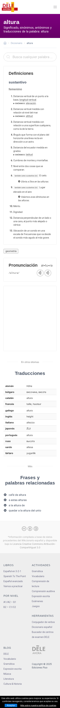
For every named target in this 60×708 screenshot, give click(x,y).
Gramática (37, 571)
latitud (29, 154)
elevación (31, 103)
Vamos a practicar (13, 586)
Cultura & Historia (13, 684)
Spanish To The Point (15, 576)
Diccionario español (42, 627)
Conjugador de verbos (43, 622)
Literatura (9, 679)
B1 (14, 602)
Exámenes (37, 601)
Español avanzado (13, 581)
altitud (29, 116)
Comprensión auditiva (43, 591)
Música (7, 674)
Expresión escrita (41, 596)
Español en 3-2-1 (12, 571)
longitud (24, 99)
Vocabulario (38, 576)
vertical (32, 99)
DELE (6, 654)
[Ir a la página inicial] (6, 43)
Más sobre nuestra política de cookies (38, 705)
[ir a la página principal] (9, 7)
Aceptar (11, 705)
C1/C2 (12, 607)
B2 (5, 607)
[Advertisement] (30, 318)
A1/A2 (7, 602)
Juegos (36, 606)
